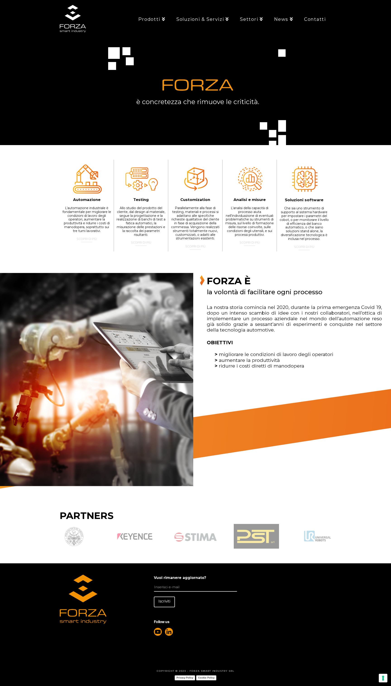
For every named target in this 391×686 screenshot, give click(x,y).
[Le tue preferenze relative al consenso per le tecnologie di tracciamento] (383, 678)
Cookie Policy (206, 677)
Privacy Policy (184, 677)
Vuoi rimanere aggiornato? (180, 578)
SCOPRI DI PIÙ (87, 239)
